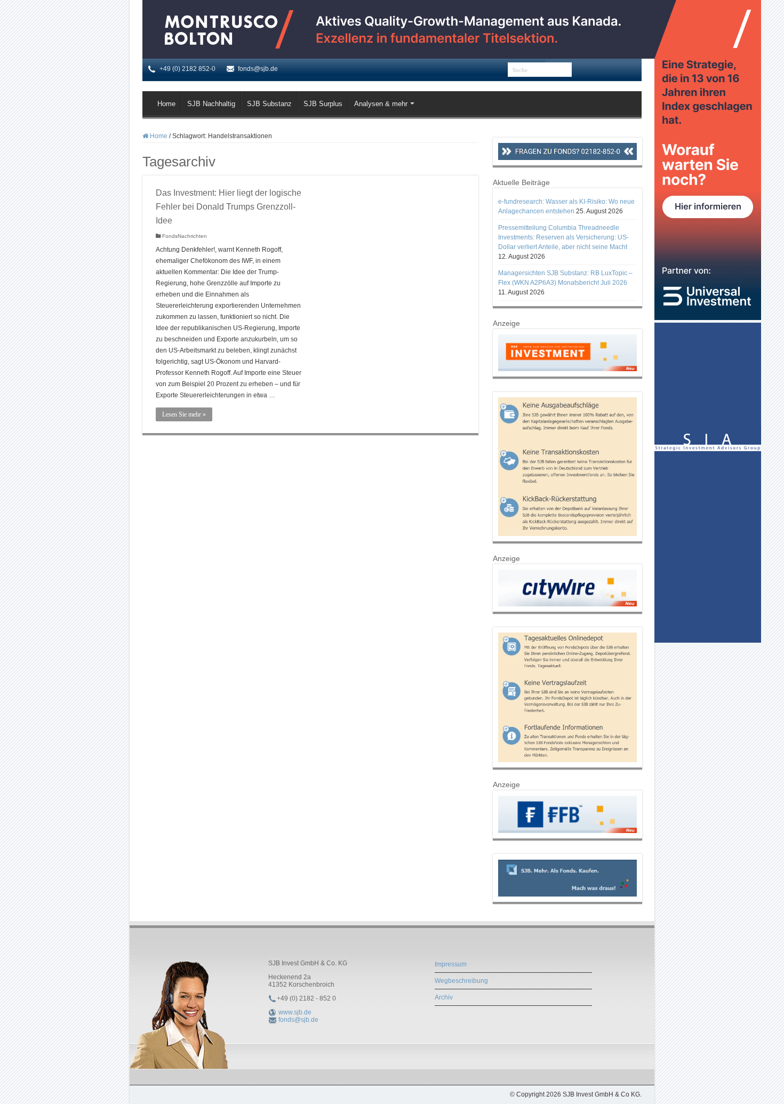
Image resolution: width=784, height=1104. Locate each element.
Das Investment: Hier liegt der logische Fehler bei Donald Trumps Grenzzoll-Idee (228, 206)
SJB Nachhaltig (211, 104)
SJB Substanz (269, 104)
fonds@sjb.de (298, 1019)
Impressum (451, 964)
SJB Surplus (322, 104)
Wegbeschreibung (461, 981)
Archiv (444, 997)
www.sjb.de (294, 1012)
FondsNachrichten (184, 236)
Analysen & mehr (380, 104)
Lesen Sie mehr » (184, 414)
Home (166, 104)
